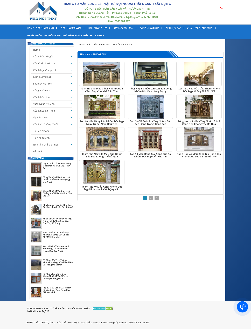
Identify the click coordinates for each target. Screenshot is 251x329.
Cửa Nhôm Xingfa (70, 28)
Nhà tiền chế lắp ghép (75, 35)
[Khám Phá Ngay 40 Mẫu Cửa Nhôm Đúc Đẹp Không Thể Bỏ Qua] (101, 139)
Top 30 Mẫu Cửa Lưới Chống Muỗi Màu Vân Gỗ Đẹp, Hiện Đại (57, 165)
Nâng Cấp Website (118, 322)
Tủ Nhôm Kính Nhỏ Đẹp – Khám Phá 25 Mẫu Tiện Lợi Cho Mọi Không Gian (56, 276)
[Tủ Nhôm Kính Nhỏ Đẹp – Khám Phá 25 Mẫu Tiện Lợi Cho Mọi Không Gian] (36, 278)
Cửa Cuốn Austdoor (44, 63)
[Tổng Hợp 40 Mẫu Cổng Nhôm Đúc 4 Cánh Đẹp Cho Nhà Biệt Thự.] (101, 74)
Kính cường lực (97, 28)
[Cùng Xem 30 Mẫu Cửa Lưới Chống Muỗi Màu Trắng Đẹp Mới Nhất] (36, 181)
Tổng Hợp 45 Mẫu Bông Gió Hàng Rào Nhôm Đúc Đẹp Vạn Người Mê (199, 155)
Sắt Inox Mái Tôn (123, 28)
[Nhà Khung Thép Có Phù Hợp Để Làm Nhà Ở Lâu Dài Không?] (36, 209)
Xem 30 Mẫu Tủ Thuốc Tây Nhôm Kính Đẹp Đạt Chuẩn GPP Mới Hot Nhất (56, 234)
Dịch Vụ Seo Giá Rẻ (139, 322)
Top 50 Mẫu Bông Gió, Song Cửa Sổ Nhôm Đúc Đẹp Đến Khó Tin (150, 155)
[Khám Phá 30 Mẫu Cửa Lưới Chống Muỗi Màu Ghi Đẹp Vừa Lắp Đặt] (36, 195)
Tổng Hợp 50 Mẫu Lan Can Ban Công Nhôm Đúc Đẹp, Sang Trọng (150, 90)
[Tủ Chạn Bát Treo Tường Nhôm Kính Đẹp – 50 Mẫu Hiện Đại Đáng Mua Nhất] (36, 264)
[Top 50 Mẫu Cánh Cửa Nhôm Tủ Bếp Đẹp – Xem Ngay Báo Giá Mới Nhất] (36, 292)
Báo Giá (99, 35)
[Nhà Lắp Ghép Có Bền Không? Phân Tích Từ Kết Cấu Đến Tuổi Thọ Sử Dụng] (36, 223)
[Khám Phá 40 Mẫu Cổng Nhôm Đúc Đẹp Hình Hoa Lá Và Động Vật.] (101, 172)
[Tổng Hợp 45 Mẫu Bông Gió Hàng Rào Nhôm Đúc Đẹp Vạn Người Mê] (199, 139)
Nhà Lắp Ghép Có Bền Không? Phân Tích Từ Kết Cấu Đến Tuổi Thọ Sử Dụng (57, 221)
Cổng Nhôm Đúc (149, 28)
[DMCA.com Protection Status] (102, 308)
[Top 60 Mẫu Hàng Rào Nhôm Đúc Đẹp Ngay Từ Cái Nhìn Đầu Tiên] (101, 107)
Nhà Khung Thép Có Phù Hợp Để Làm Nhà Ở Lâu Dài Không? (58, 206)
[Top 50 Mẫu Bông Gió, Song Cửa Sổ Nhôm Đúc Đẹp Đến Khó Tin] (150, 139)
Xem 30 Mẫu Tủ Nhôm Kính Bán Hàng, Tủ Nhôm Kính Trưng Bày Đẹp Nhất (56, 248)
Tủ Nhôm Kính (52, 35)
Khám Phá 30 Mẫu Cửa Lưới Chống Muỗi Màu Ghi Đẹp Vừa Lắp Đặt (57, 193)
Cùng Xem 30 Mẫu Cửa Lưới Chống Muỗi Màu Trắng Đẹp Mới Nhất (56, 179)
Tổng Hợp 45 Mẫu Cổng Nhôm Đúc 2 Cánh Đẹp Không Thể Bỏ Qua (199, 122)
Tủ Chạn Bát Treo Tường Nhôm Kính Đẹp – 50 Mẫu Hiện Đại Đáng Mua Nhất (58, 262)
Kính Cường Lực (42, 76)
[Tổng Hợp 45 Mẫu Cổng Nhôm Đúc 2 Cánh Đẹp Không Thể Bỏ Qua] (199, 107)
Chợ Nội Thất (32, 322)
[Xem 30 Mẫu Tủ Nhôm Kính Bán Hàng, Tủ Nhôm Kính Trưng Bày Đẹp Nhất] (36, 250)
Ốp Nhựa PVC (40, 117)
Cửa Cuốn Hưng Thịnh (68, 322)
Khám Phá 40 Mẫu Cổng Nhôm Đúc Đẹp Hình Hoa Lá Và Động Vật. (101, 188)
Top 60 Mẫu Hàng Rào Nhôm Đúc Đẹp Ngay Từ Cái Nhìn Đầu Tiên (102, 122)
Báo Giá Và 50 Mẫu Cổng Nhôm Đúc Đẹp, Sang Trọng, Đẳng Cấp (150, 122)
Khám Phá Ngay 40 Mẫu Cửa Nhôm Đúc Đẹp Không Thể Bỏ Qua (101, 155)
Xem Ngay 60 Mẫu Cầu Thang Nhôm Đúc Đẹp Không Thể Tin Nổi (199, 90)
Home (30, 28)
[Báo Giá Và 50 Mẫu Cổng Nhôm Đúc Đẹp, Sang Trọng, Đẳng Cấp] (150, 107)
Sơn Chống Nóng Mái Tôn (94, 322)
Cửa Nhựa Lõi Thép (44, 110)
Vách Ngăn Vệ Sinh (44, 103)
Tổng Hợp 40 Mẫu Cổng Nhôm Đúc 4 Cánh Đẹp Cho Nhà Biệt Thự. (102, 90)
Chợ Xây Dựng (48, 322)
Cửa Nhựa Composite (45, 70)
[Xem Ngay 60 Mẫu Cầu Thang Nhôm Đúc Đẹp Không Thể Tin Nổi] (199, 74)
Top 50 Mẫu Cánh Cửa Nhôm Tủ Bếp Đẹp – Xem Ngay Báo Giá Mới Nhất (57, 290)
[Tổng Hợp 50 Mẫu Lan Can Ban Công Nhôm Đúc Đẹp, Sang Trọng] (150, 74)
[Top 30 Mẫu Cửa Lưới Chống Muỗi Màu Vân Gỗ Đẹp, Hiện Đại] (36, 167)
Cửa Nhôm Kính (45, 28)
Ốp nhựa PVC (173, 28)
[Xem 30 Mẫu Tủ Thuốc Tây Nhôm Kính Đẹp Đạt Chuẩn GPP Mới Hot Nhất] (36, 236)
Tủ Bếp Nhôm (34, 35)
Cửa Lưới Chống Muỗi (200, 28)
